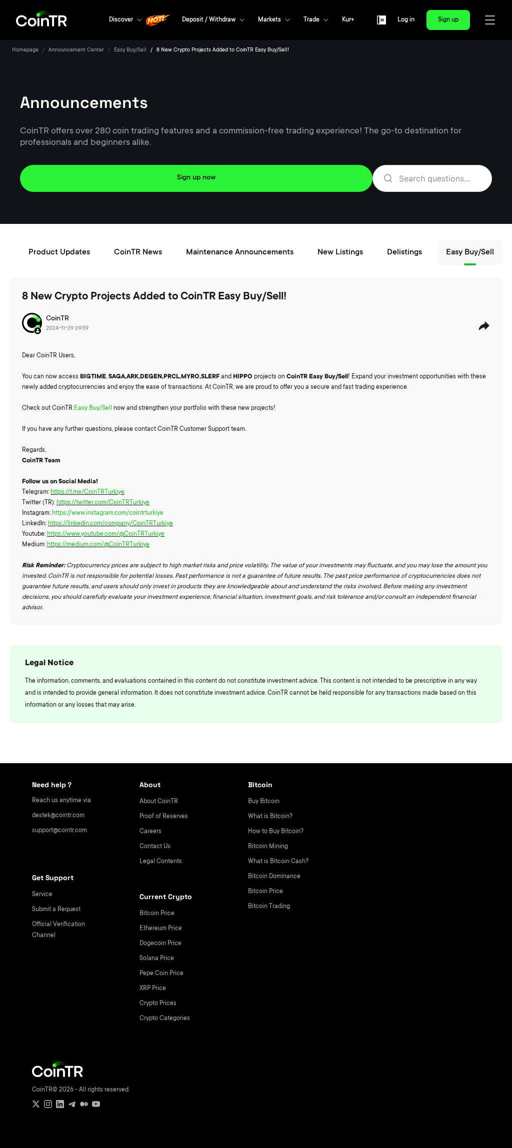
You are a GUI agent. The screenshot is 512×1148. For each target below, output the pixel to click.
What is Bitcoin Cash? (278, 861)
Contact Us (155, 846)
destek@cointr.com (58, 815)
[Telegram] (72, 1104)
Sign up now (196, 178)
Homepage (25, 50)
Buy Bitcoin (264, 801)
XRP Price (153, 988)
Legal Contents (161, 861)
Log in (406, 19)
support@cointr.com (59, 830)
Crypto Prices (158, 1003)
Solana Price (157, 958)
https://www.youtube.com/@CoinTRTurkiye (105, 534)
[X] (36, 1104)
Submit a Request (56, 909)
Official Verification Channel (58, 930)
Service (42, 894)
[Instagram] (48, 1104)
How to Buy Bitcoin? (276, 831)
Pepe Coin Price (162, 973)
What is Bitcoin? (270, 816)
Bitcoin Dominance (274, 876)
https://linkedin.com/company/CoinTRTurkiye (110, 523)
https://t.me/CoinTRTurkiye (87, 492)
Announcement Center (76, 50)
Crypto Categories (165, 1018)
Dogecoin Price (161, 943)
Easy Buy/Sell (130, 50)
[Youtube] (96, 1104)
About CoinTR (159, 801)
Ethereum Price (161, 928)
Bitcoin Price (157, 913)
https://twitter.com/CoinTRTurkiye (103, 502)
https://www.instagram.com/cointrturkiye (108, 513)
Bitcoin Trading (269, 906)
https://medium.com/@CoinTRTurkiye (98, 544)
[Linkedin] (60, 1104)
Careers (151, 831)
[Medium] (84, 1104)
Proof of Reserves (164, 816)
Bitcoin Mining (268, 846)
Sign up (448, 19)
